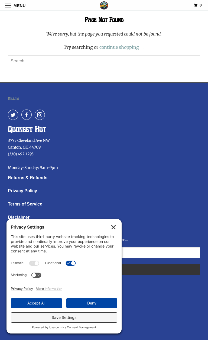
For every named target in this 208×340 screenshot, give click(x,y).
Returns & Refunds (27, 177)
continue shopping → (121, 47)
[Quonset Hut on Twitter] (14, 115)
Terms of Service (25, 204)
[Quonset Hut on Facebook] (27, 115)
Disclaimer (19, 217)
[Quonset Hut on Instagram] (41, 115)
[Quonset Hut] (104, 5)
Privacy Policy (22, 190)
